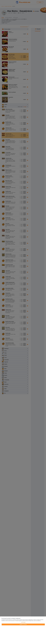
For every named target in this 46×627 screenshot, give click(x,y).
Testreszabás (23, 622)
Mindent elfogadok (23, 624)
